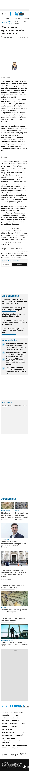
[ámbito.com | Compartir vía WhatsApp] (16, 37)
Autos (23, 732)
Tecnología (19, 735)
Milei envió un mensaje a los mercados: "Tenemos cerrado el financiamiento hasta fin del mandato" (16, 346)
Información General (9, 732)
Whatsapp (23, 706)
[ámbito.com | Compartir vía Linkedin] (22, 37)
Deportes (13, 726)
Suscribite (19, 264)
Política (5, 718)
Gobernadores (22, 10)
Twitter (2, 706)
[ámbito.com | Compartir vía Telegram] (24, 37)
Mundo (4, 726)
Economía (17, 18)
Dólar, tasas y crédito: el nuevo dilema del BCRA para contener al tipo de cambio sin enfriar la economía (13, 573)
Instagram (10, 706)
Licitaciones (14, 748)
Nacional (23, 724)
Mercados (13, 10)
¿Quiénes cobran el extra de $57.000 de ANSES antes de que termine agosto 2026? (14, 301)
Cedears (25, 405)
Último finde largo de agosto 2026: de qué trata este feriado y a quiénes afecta (14, 322)
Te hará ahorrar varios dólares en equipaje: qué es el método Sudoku (14, 644)
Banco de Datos (16, 718)
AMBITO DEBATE (23, 755)
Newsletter (24, 706)
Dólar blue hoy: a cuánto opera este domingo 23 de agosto (13, 309)
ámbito (3, 22)
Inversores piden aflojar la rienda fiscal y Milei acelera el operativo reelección (16, 354)
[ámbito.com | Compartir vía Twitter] (20, 37)
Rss (3, 738)
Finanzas (15, 715)
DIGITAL (5, 754)
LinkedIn (14, 706)
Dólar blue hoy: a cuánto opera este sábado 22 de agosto (14, 611)
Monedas (4, 405)
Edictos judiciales (20, 745)
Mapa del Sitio (12, 738)
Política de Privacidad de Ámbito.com (11, 741)
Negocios (15, 721)
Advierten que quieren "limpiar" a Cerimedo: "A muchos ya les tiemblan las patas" (16, 370)
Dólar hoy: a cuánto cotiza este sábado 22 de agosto (12, 586)
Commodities (17, 405)
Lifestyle (13, 724)
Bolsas (10, 405)
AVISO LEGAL (6, 745)
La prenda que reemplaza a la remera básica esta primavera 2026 (13, 331)
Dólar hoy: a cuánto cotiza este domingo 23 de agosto (13, 315)
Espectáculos (7, 735)
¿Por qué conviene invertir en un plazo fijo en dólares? (13, 619)
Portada (5, 712)
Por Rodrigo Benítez (6, 579)
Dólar (7, 18)
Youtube (19, 706)
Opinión (4, 724)
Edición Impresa (7, 729)
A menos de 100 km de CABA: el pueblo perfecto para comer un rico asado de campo (16, 362)
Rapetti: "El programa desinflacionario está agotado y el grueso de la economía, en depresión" (14, 545)
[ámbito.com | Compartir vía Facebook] (18, 37)
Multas (4, 748)
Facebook (6, 706)
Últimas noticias (17, 712)
